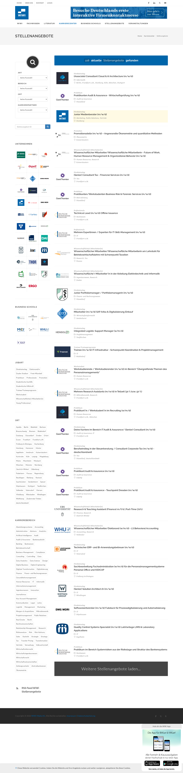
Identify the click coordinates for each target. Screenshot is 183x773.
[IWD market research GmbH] (32, 238)
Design (45, 561)
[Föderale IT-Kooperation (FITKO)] (21, 166)
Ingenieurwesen (22, 590)
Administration (21, 531)
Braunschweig (21, 431)
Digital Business (22, 565)
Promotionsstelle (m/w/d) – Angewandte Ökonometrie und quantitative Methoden (118, 133)
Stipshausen (20, 486)
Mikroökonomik (42, 611)
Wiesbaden (30, 494)
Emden (39, 435)
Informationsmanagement (26, 586)
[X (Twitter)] (159, 3)
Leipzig (34, 456)
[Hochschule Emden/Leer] (21, 317)
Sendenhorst (33, 482)
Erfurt (46, 435)
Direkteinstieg (21, 369)
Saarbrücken (21, 482)
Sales (18, 636)
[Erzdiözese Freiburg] (44, 155)
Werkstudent (21, 395)
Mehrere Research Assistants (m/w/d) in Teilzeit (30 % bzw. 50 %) (108, 391)
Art (20, 73)
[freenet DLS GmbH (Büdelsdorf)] (32, 190)
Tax (17, 641)
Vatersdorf (30, 490)
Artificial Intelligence (24, 535)
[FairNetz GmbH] (32, 214)
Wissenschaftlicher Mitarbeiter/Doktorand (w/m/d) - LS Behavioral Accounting (116, 528)
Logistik (19, 607)
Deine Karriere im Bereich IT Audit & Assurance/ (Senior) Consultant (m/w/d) (114, 429)
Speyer (43, 482)
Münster (29, 465)
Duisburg (19, 435)
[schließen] (16, 768)
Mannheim (27, 461)
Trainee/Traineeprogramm (26, 390)
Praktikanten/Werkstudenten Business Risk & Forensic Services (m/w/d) (112, 194)
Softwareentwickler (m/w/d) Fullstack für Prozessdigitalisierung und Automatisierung (119, 608)
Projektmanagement (24, 615)
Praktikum (20, 378)
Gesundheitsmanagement (26, 578)
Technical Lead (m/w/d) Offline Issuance (96, 213)
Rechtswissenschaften (24, 624)
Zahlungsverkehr (22, 666)
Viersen (39, 490)
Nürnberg (38, 465)
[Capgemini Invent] (44, 262)
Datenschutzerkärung (86, 716)
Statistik (26, 636)
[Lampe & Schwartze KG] (21, 262)
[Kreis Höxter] (21, 274)
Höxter (38, 448)
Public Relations (40, 615)
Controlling (31, 556)
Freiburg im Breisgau (24, 444)
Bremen (32, 431)
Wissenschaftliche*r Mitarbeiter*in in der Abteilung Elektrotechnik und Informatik (117, 273)
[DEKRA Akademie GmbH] (21, 155)
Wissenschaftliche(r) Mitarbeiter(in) (29, 399)
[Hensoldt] (44, 226)
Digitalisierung (42, 569)
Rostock (39, 478)
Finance (19, 573)
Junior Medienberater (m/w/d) (90, 114)
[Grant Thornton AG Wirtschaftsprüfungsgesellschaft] (21, 190)
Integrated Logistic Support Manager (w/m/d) (98, 331)
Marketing (41, 607)
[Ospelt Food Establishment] (32, 166)
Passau (29, 473)
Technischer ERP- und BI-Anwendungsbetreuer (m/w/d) (104, 547)
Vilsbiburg (20, 494)
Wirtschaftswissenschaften (26, 662)
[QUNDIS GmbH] (21, 238)
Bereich (22, 84)
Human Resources (23, 582)
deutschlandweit (22, 503)
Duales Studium (22, 373)
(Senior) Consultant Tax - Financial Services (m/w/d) (101, 175)
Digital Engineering (38, 565)
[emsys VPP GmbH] (21, 178)
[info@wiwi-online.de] (165, 3)
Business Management (24, 552)
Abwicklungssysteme (24, 527)
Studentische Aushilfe (24, 382)
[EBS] (32, 317)
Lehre (39, 603)
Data (39, 556)
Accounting (39, 527)
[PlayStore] (171, 763)
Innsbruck (29, 452)
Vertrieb (19, 645)
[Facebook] (148, 3)
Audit (36, 535)
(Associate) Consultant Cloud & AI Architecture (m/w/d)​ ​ (104, 76)
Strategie (34, 636)
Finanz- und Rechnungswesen (35, 573)
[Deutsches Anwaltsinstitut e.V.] (44, 238)
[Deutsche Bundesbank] (32, 274)
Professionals (32, 378)
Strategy (44, 636)
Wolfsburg (20, 499)
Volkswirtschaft (42, 645)
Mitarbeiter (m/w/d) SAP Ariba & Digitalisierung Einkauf (103, 311)
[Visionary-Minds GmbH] (44, 214)
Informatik (40, 582)
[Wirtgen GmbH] (21, 250)
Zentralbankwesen (38, 666)
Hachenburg (39, 444)
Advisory (33, 531)
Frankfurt (26, 440)
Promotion (43, 378)
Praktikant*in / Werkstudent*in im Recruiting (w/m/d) (102, 410)
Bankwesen (29, 544)
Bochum (43, 427)
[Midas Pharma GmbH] (44, 250)
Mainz (18, 461)
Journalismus (21, 594)
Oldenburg (35, 469)
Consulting (20, 556)
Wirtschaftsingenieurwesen (26, 653)
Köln (27, 456)
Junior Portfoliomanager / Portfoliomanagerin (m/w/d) (103, 292)
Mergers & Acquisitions (25, 611)
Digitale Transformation (25, 569)
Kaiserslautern (41, 452)
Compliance (40, 552)
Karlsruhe (20, 456)
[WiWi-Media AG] (21, 202)
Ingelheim (20, 452)
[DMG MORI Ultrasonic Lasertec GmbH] (44, 202)
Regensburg (39, 473)
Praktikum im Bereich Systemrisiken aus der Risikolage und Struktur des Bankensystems (120, 649)
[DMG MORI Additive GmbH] (44, 178)
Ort (20, 94)
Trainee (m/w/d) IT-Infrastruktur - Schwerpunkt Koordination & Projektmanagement (118, 350)
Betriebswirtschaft (23, 548)
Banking (19, 544)
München (19, 465)
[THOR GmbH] (32, 262)
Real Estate (20, 620)
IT (33, 582)
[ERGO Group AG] (32, 286)
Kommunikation (22, 603)
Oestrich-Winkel (22, 469)
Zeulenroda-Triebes (33, 499)
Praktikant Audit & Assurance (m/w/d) (94, 471)
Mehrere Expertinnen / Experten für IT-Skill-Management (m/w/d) (109, 232)
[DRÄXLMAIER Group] (21, 286)
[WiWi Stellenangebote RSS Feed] (17, 688)
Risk (30, 632)
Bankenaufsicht (38, 540)
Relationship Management (26, 628)
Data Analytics (21, 561)
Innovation (35, 590)
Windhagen (41, 494)
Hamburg (19, 448)
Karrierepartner (27, 105)
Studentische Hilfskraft (25, 386)
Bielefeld (34, 427)
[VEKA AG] (32, 178)
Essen (18, 440)
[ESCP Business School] (21, 341)
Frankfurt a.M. (38, 440)
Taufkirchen (41, 486)
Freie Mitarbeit (36, 373)
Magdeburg (44, 456)
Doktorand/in (34, 369)
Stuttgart (31, 486)
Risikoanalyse (21, 632)
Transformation (41, 641)
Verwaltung (29, 645)
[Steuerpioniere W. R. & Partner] (44, 190)
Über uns (29, 3)
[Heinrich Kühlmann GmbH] (21, 214)
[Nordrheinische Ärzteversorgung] (44, 274)
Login (49, 3)
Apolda (18, 427)
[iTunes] (152, 763)
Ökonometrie (21, 670)
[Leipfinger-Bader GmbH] (44, 166)
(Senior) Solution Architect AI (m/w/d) (94, 589)
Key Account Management (26, 599)
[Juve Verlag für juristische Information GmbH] (32, 250)
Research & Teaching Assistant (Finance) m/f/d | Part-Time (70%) (108, 509)
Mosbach (37, 461)
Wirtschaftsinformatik (24, 649)
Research (42, 628)
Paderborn (20, 473)
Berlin (26, 427)
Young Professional (23, 403)
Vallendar (19, 490)
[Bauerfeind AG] (32, 226)
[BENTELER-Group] (21, 226)
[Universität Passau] (44, 317)
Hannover (29, 448)
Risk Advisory (40, 632)
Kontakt (40, 3)
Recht (29, 620)
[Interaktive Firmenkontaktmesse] (119, 13)
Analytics (42, 531)
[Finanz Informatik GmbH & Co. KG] (32, 202)
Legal (33, 603)
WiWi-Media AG (38, 716)
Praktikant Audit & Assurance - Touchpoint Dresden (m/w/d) (106, 490)
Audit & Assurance (23, 540)
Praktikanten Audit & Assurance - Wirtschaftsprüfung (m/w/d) (107, 95)
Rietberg (30, 478)
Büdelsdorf (42, 431)
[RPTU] (32, 330)
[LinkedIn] (154, 3)
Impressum (71, 716)
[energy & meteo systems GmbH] (32, 155)
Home (19, 3)
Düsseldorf (29, 435)
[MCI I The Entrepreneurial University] (21, 330)
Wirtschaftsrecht (22, 657)
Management (30, 607)
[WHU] (44, 330)
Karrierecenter (149, 36)
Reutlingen (20, 478)
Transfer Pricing (27, 641)
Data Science (35, 561)
